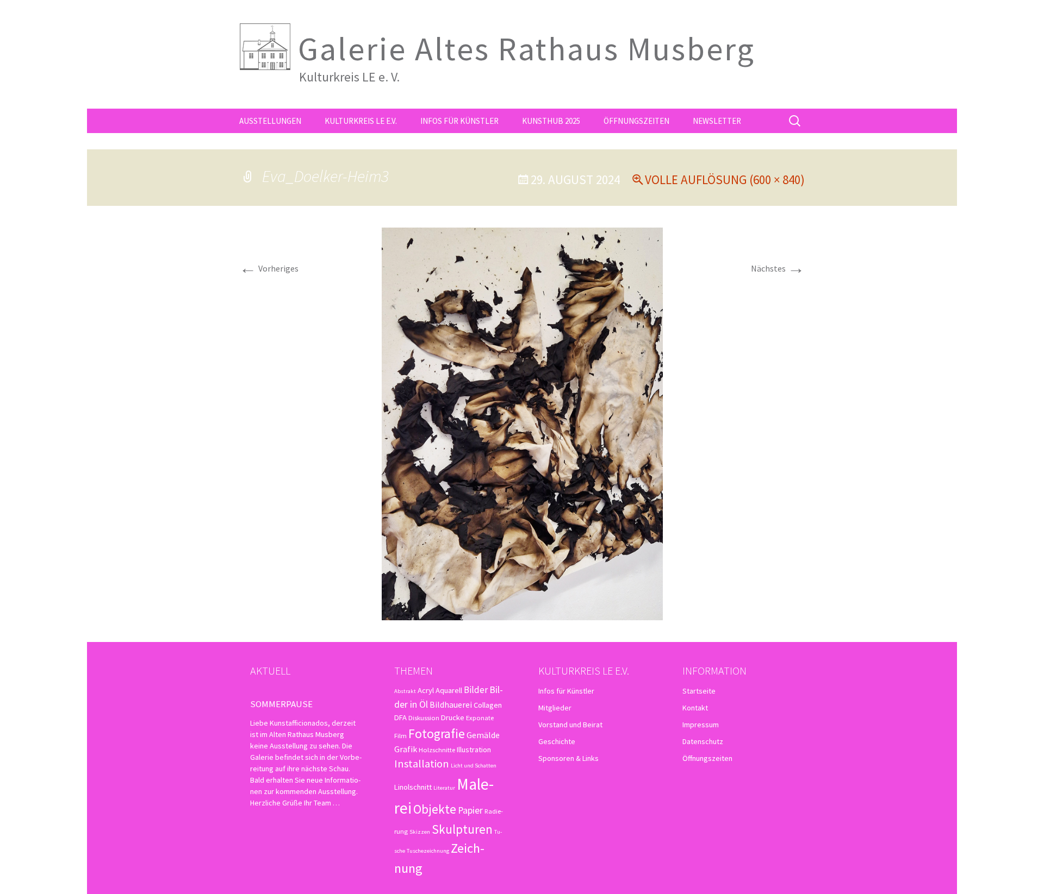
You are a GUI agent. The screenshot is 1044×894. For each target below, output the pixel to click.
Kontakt (695, 708)
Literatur (444, 787)
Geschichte (556, 741)
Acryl (426, 690)
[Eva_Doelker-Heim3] (522, 422)
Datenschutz (702, 741)
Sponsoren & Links (568, 758)
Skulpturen (462, 829)
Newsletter (717, 121)
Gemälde (483, 734)
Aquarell (449, 690)
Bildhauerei (451, 704)
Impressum (700, 724)
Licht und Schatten (473, 765)
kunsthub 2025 (551, 121)
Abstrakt (405, 691)
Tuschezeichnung (428, 850)
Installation (421, 764)
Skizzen (419, 831)
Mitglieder (554, 708)
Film (400, 735)
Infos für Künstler (459, 121)
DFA (400, 717)
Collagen (488, 705)
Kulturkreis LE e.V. (361, 121)
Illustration (474, 749)
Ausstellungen (270, 121)
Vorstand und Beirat (570, 724)
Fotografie (436, 733)
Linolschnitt (413, 787)
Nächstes (778, 268)
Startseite (699, 691)
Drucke (452, 717)
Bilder (476, 690)
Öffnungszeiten (636, 121)
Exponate (480, 717)
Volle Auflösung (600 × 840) (725, 179)
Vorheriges (269, 268)
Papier (470, 810)
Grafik (405, 749)
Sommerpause (281, 704)
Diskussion (423, 717)
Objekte (434, 809)
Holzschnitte (437, 749)
